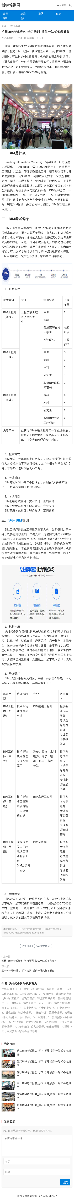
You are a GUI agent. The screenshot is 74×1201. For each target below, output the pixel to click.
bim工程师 (15, 25)
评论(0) (39, 38)
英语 (5, 18)
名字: (8, 1161)
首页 (4, 25)
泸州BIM (15, 520)
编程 (5, 13)
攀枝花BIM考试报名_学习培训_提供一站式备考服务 (29, 960)
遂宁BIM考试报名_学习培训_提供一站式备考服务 (28, 970)
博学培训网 (11, 5)
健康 (58, 13)
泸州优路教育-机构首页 (23, 983)
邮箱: (8, 1172)
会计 (23, 18)
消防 (41, 13)
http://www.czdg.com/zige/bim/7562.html (23, 932)
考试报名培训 (43, 946)
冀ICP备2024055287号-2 (44, 1196)
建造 (23, 13)
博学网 (28, 1196)
